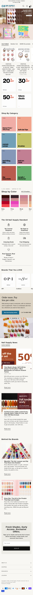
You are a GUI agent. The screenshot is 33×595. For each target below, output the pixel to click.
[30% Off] (24, 84)
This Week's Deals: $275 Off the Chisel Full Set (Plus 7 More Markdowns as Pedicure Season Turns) (15, 369)
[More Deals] (24, 100)
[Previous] (2, 1)
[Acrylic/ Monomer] (24, 173)
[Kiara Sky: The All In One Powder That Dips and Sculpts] (16, 490)
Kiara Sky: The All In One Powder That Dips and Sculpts (15, 499)
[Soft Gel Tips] (24, 124)
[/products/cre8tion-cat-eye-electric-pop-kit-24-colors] (16, 32)
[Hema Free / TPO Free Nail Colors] (9, 124)
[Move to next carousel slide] (22, 36)
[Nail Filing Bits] (9, 157)
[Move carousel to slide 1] (13, 36)
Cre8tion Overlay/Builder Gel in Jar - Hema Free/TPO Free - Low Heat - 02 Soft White (23, 67)
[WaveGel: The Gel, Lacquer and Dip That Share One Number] (16, 453)
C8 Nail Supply (13, 580)
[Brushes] (24, 140)
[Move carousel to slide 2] (15, 36)
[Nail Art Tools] (24, 157)
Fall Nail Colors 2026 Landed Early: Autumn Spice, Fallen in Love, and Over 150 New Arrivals (16, 413)
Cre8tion (18, 288)
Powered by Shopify (6, 583)
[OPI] (8, 280)
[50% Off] (9, 100)
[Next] (30, 1)
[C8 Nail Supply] (8, 6)
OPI (3, 288)
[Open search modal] (23, 6)
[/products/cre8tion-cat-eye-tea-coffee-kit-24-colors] (16, 16)
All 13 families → (26, 191)
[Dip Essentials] (9, 173)
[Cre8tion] (23, 280)
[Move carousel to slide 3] (17, 36)
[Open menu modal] (27, 6)
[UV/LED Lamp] (9, 140)
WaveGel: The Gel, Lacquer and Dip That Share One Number (16, 462)
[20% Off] (9, 84)
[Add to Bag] (13, 60)
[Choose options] (28, 60)
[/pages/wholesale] (16, 315)
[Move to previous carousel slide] (10, 36)
